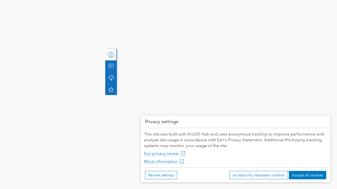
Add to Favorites (111, 89)
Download (111, 77)
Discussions (111, 66)
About (111, 54)
